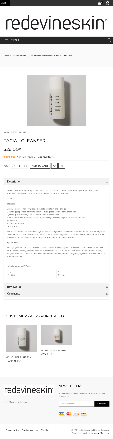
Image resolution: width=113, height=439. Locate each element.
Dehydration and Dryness (41, 55)
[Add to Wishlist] (54, 166)
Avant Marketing (101, 433)
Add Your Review (46, 156)
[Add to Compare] (61, 166)
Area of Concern (19, 55)
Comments (13, 293)
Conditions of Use (30, 430)
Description (14, 181)
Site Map (45, 430)
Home (6, 55)
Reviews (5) (14, 286)
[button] (83, 77)
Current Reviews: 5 (26, 156)
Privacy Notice (12, 430)
